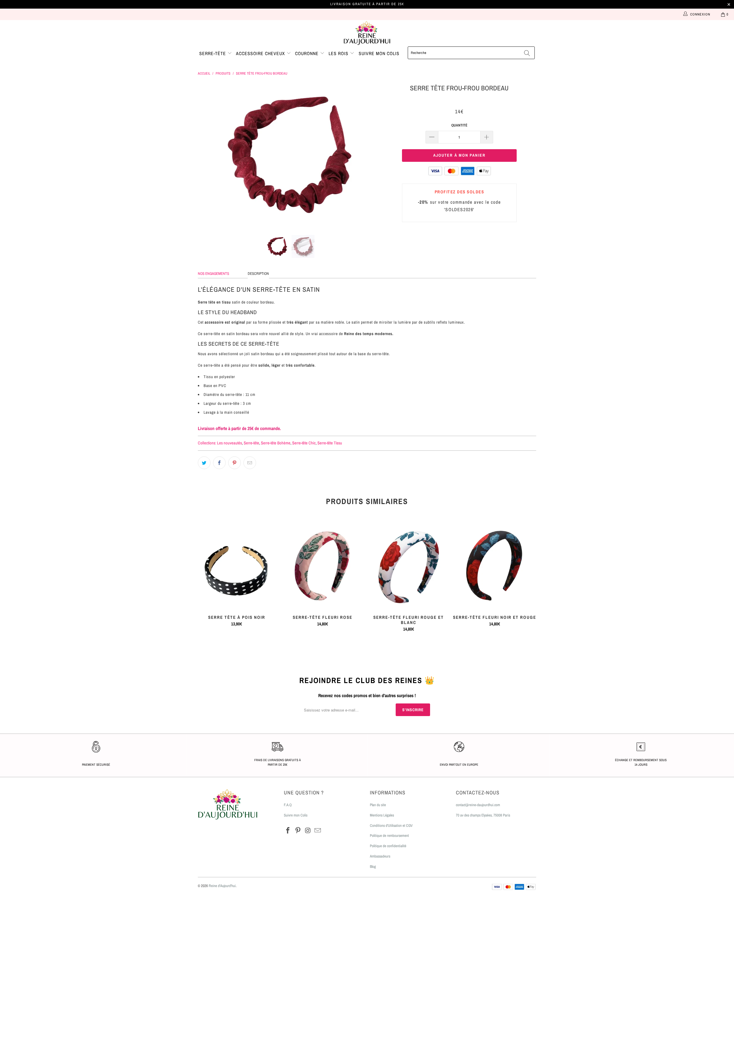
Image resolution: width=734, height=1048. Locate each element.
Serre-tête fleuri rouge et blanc (408, 566)
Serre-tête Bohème (275, 443)
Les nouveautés (229, 443)
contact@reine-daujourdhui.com (478, 804)
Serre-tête (213, 53)
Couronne (307, 53)
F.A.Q (288, 804)
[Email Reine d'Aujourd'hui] (318, 830)
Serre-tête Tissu (329, 443)
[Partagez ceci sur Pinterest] (234, 462)
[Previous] (208, 154)
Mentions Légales (382, 815)
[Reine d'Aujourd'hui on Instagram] (308, 830)
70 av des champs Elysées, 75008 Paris (483, 815)
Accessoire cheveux (261, 53)
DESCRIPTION (258, 273)
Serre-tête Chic (304, 443)
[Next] (372, 154)
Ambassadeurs (380, 856)
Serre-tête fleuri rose (322, 566)
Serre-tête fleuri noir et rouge (494, 566)
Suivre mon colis (379, 53)
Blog (373, 866)
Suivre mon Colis (295, 815)
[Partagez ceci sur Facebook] (219, 462)
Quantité (459, 125)
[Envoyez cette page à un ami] (249, 462)
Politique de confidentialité (388, 845)
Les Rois (339, 53)
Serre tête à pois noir (236, 566)
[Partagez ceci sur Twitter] (204, 462)
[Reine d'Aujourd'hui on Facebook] (288, 830)
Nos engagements (213, 273)
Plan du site (378, 804)
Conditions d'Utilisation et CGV (391, 825)
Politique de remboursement (389, 835)
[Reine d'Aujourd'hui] (367, 33)
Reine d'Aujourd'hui (222, 885)
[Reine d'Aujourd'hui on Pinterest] (298, 830)
